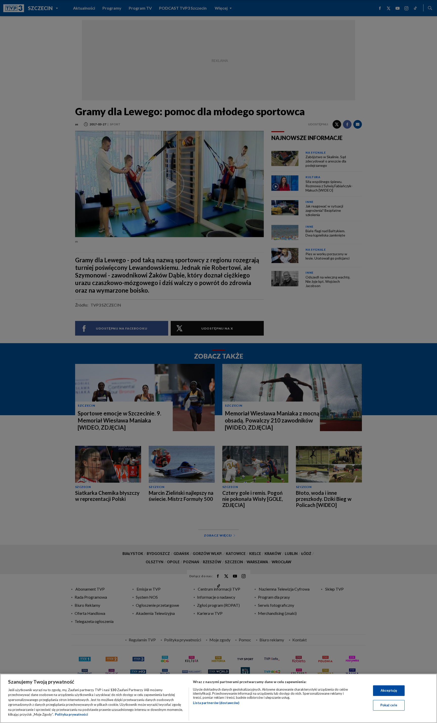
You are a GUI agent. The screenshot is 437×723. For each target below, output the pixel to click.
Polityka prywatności (71, 714)
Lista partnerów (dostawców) (216, 703)
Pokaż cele (388, 705)
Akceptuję (389, 690)
